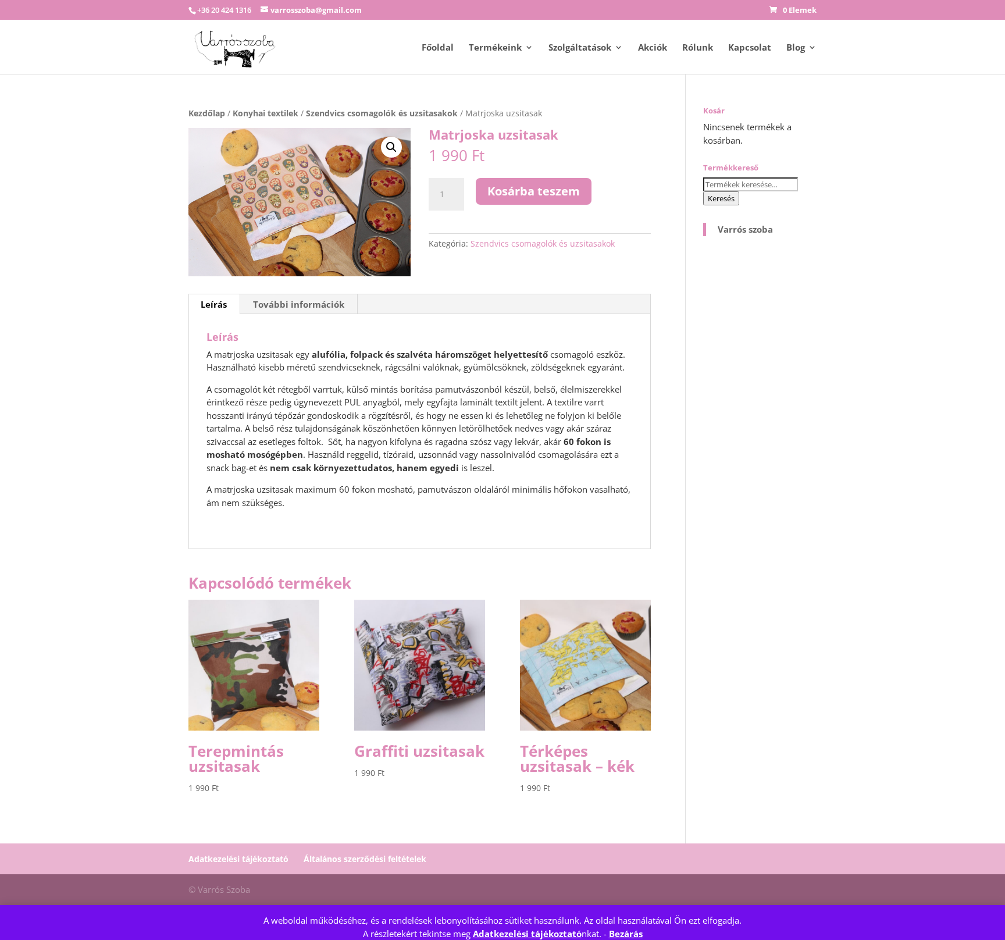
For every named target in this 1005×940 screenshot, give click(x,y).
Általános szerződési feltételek (365, 858)
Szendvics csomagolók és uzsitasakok (382, 113)
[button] (391, 147)
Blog (795, 48)
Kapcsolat (749, 48)
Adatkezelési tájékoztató (527, 933)
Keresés (721, 198)
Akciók (652, 48)
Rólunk (697, 48)
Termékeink (495, 48)
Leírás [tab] (214, 304)
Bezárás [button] (626, 933)
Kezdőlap (206, 113)
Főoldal (438, 48)
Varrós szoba (745, 229)
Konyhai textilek (265, 113)
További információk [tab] (298, 304)
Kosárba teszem (533, 191)
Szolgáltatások (579, 48)
